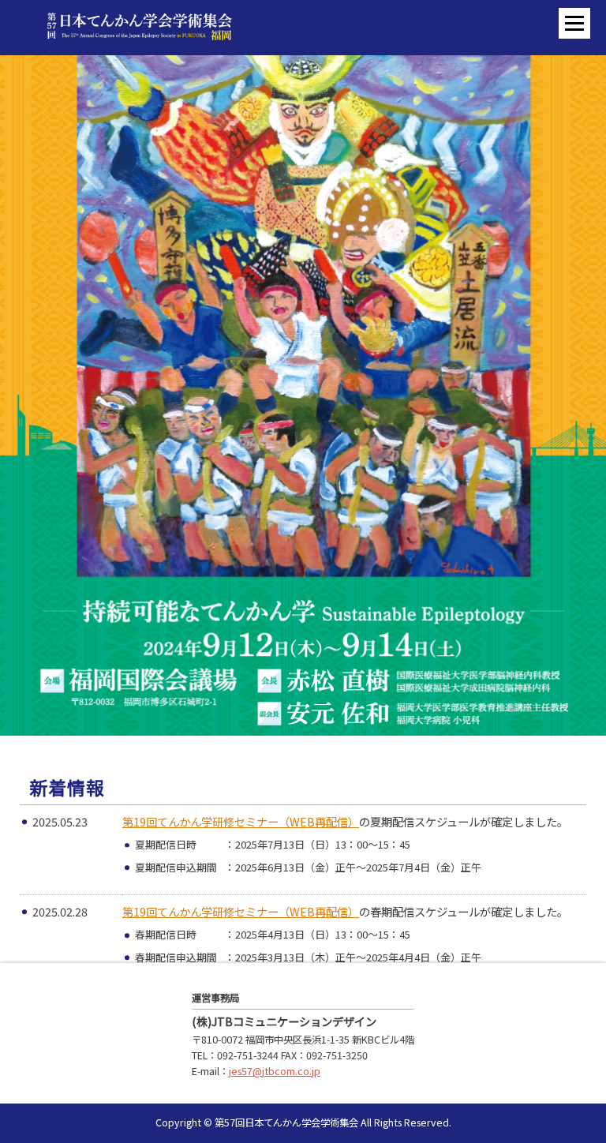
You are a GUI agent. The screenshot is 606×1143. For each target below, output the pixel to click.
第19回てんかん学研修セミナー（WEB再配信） (240, 821)
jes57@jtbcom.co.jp (274, 1071)
